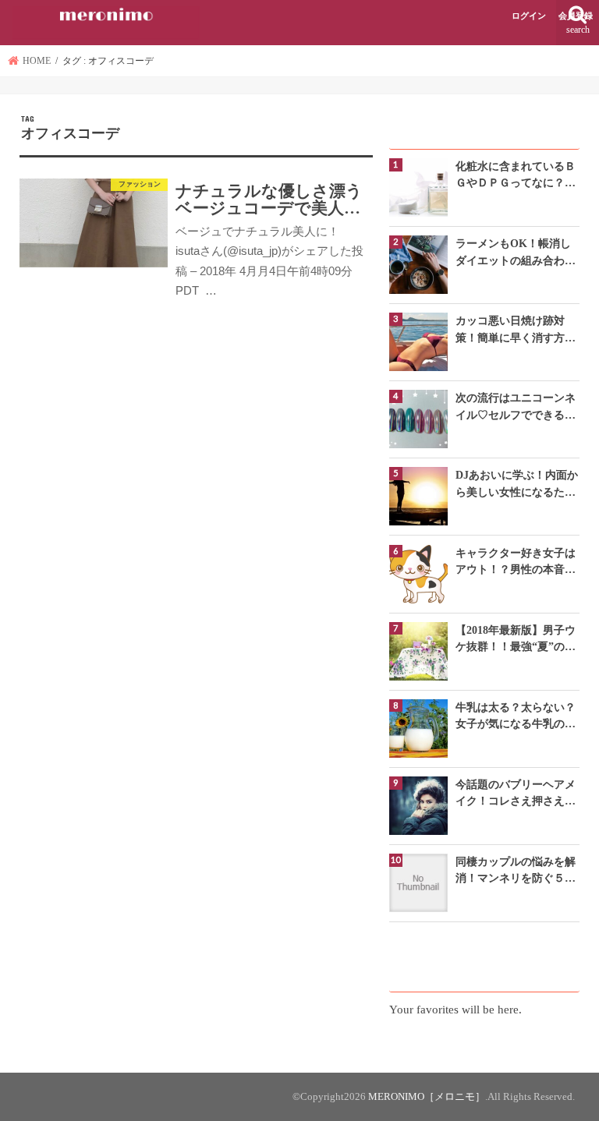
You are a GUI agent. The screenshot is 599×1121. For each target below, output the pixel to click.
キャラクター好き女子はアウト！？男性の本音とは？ (515, 562)
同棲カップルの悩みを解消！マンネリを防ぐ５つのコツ (515, 871)
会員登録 (575, 15)
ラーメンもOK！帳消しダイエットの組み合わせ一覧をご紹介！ (515, 253)
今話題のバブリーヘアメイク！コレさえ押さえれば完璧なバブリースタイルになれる (515, 794)
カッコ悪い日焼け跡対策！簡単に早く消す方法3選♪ (515, 330)
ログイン (529, 15)
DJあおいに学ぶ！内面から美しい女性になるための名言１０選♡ (516, 484)
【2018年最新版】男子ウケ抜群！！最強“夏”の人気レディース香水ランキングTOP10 (515, 640)
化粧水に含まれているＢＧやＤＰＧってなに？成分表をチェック (515, 176)
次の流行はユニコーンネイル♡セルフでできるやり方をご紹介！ (515, 407)
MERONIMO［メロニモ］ (426, 1096)
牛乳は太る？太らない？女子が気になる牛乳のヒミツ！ (515, 717)
